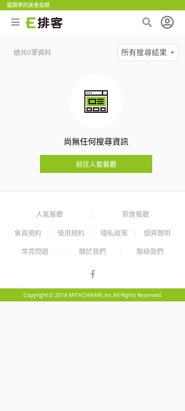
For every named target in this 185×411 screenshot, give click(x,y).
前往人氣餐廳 (96, 163)
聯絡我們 (150, 251)
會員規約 (27, 232)
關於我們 (92, 251)
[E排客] (44, 22)
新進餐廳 (135, 213)
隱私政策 (114, 232)
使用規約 (70, 232)
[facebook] (93, 274)
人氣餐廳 (49, 213)
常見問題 (35, 251)
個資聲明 (157, 232)
